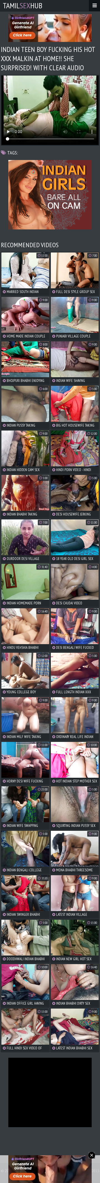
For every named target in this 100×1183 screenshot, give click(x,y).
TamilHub (22, 5)
